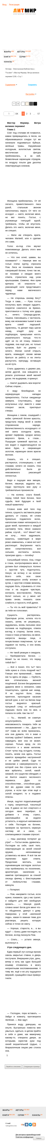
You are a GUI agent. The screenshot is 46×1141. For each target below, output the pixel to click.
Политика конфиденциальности (27, 1137)
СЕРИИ (22, 57)
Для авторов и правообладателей (28, 1135)
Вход (4, 4)
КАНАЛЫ (8, 62)
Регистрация (14, 4)
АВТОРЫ (21, 52)
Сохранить (32, 85)
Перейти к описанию (13, 1066)
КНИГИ (7, 57)
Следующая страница (31, 1066)
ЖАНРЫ (7, 52)
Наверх (38, 1138)
